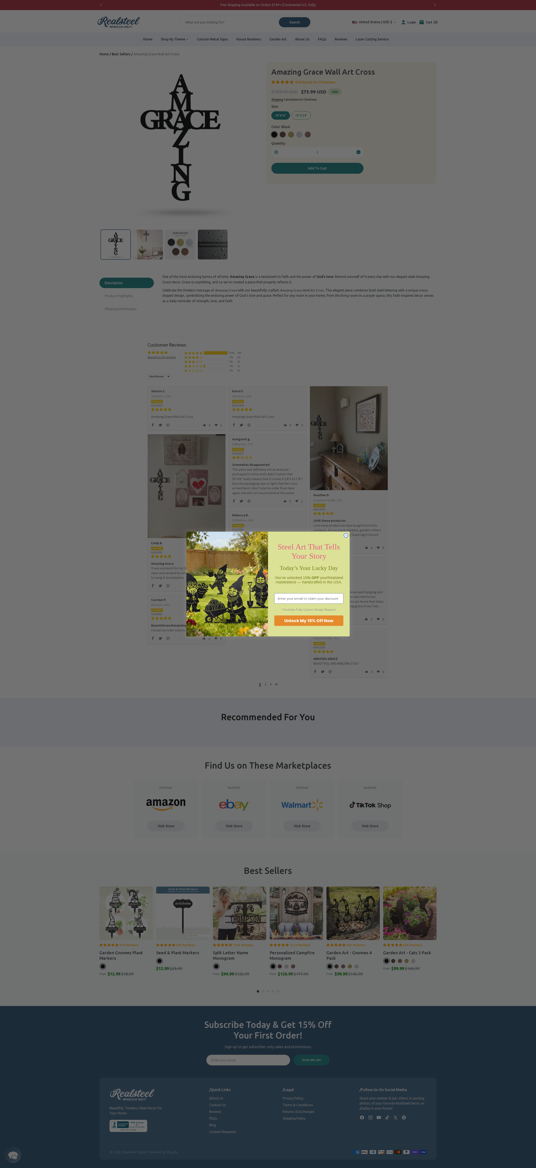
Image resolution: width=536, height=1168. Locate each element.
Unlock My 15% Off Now (308, 621)
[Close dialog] (346, 535)
